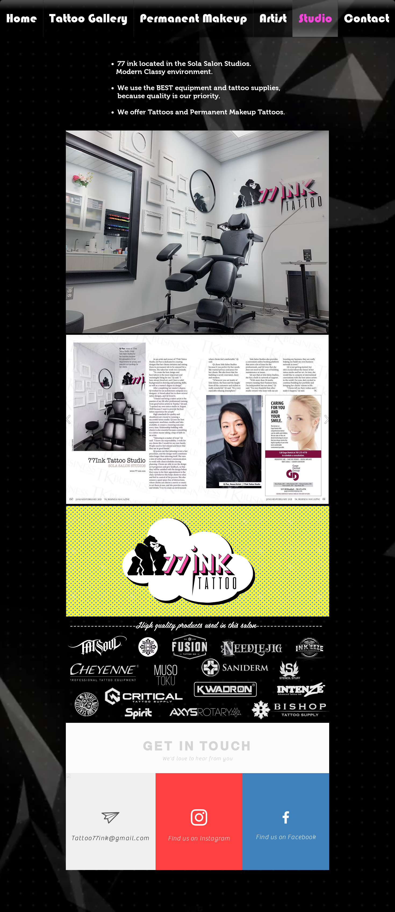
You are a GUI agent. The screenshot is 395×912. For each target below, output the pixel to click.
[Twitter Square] (200, 908)
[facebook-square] (187, 908)
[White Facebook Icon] (286, 817)
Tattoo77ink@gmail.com (110, 838)
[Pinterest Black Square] (206, 908)
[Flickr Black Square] (193, 908)
